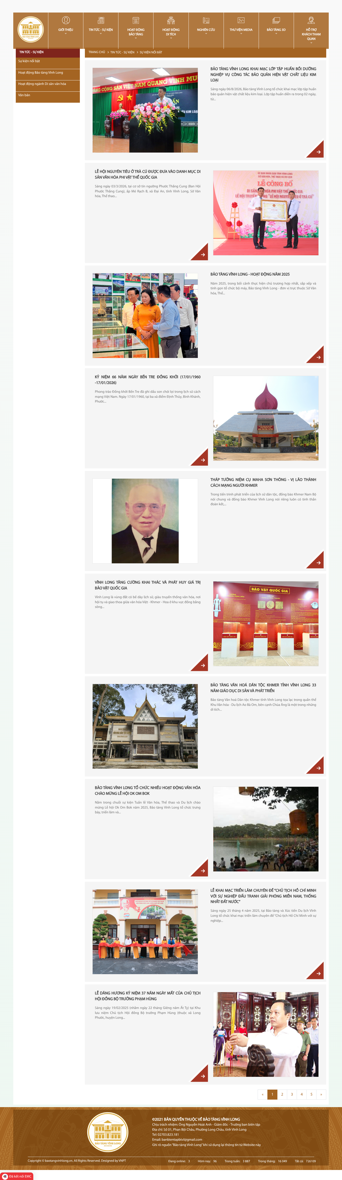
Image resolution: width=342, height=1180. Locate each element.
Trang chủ (97, 52)
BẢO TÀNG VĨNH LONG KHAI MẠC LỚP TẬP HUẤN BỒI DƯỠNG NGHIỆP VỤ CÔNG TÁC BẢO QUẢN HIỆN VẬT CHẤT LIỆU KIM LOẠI (263, 74)
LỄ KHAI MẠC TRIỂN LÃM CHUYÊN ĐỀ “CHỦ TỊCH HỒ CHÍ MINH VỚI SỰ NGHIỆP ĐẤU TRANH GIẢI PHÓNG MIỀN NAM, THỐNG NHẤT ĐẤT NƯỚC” (263, 896)
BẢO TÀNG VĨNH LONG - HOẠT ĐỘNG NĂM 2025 (250, 275)
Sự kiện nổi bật (151, 52)
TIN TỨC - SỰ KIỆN (122, 52)
